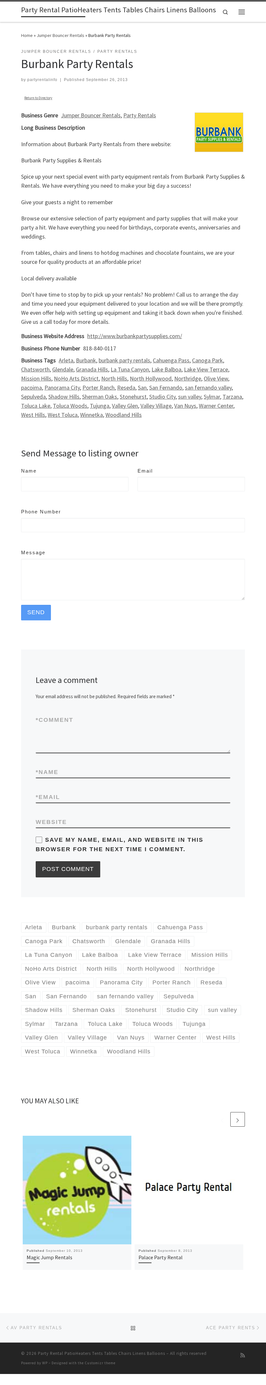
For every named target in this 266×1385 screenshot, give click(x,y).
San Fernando (165, 387)
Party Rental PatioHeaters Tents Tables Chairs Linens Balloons (101, 1353)
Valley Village (156, 405)
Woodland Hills (123, 414)
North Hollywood (151, 378)
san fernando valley (208, 387)
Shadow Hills (63, 396)
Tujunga (99, 405)
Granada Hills (92, 369)
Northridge (187, 378)
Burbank (86, 360)
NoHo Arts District (76, 378)
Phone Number (41, 511)
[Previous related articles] (222, 1119)
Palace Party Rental (161, 1257)
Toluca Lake (35, 405)
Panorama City (62, 387)
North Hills (114, 378)
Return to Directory (38, 98)
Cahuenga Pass (171, 360)
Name (29, 471)
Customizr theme (100, 1363)
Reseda (126, 387)
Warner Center (216, 405)
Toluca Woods (70, 405)
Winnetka (91, 414)
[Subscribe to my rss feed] (242, 1355)
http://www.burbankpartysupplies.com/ (134, 336)
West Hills (33, 414)
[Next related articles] (237, 1119)
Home (27, 35)
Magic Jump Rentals (49, 1257)
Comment (54, 720)
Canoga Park (207, 360)
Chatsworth (35, 369)
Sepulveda (33, 396)
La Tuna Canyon (130, 369)
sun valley (189, 396)
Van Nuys (185, 405)
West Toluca (63, 414)
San (142, 387)
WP (45, 1363)
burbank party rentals (124, 360)
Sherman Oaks (99, 396)
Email (145, 471)
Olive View (216, 378)
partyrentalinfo (42, 79)
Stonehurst (133, 396)
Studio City (162, 396)
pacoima (31, 387)
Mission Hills (36, 378)
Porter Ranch (98, 387)
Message (33, 552)
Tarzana (232, 396)
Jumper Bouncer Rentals (60, 35)
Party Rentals (139, 115)
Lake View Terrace (206, 369)
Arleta (66, 360)
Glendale (62, 369)
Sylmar (212, 396)
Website (51, 822)
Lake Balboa (166, 369)
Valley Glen (125, 405)
